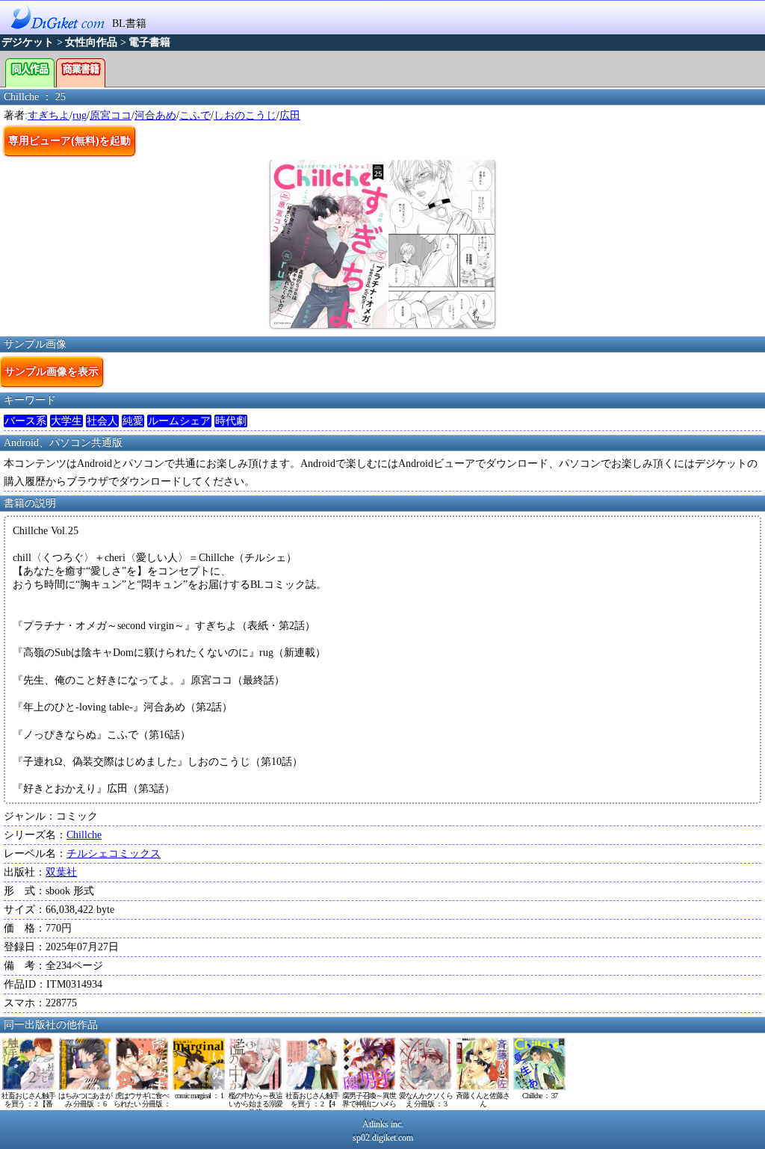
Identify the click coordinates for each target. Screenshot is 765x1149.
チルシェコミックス (113, 853)
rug (79, 115)
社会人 (102, 421)
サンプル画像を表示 (51, 371)
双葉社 (61, 872)
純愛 (133, 421)
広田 (289, 115)
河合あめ (155, 115)
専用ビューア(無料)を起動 (69, 140)
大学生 (66, 421)
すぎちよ (48, 115)
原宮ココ (110, 115)
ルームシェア (179, 421)
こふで (195, 115)
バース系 (25, 421)
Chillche (84, 834)
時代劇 (231, 421)
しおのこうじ (245, 115)
